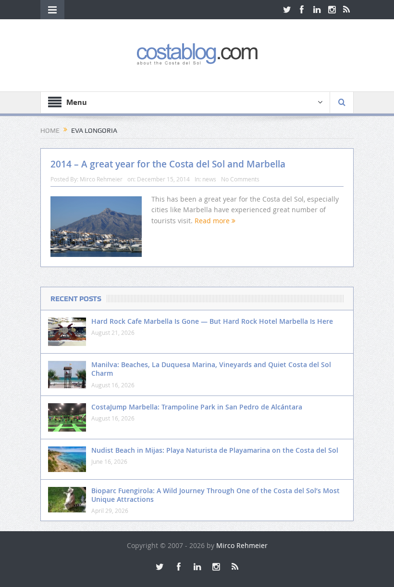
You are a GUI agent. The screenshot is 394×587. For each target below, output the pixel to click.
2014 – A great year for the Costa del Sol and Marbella (167, 164)
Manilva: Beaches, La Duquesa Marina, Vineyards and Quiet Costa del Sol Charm (211, 369)
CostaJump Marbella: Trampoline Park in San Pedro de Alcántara (196, 406)
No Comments (240, 179)
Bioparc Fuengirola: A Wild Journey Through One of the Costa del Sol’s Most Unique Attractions (215, 495)
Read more (213, 220)
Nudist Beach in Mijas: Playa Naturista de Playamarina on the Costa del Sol (214, 450)
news (209, 179)
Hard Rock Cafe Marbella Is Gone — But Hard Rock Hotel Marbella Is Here (212, 321)
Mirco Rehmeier (101, 179)
